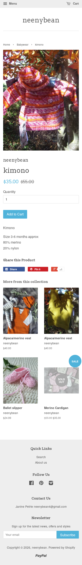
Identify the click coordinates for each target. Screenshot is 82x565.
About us (41, 462)
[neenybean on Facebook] (31, 483)
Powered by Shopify (62, 547)
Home (6, 44)
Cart (75, 3)
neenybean (41, 20)
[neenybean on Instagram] (51, 483)
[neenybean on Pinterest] (41, 483)
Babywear (22, 44)
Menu (12, 3)
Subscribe (67, 534)
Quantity (9, 191)
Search (41, 457)
